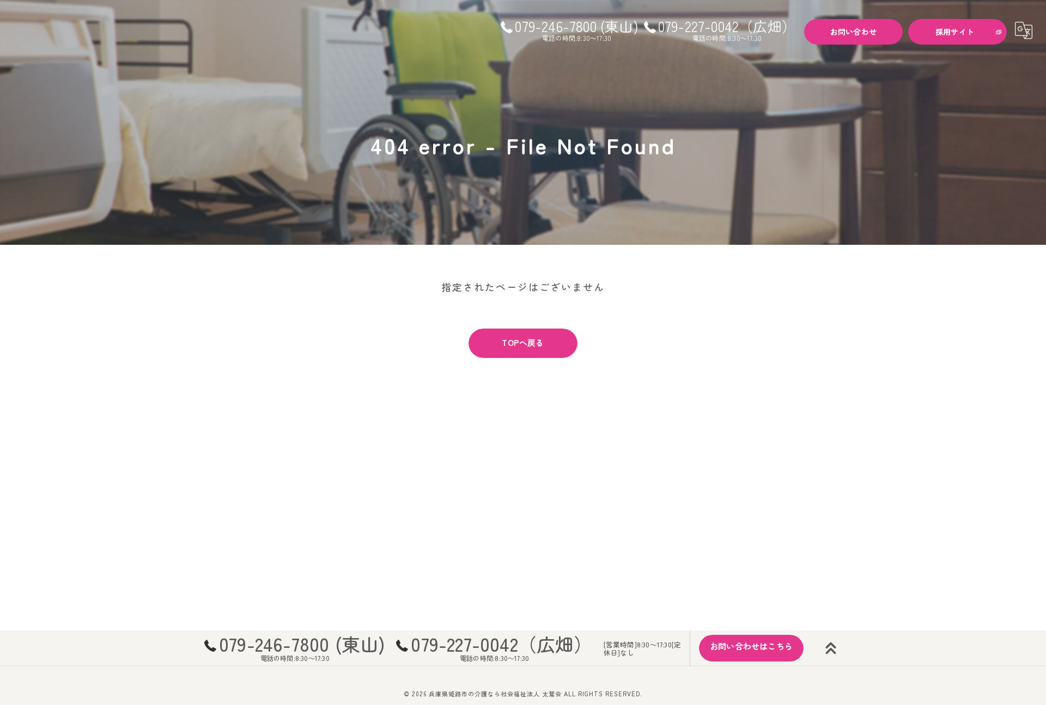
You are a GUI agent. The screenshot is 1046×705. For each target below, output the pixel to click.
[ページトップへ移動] (831, 648)
